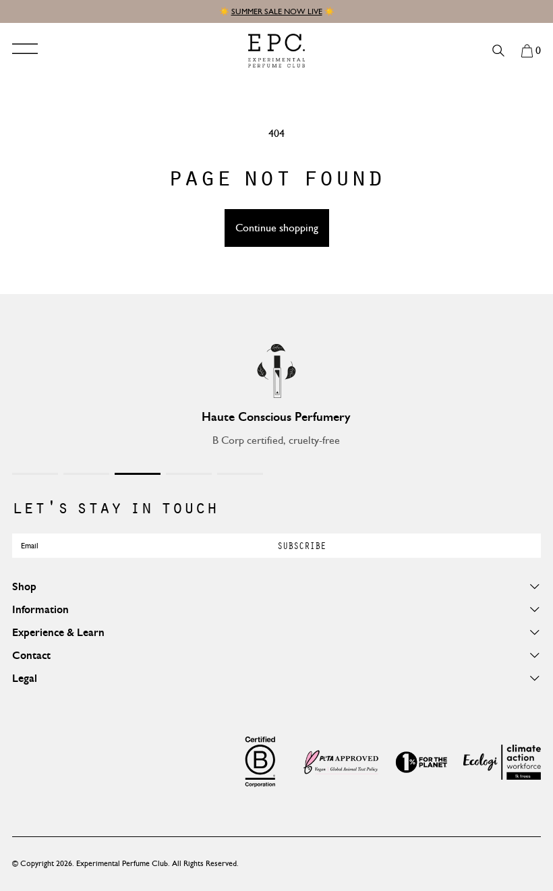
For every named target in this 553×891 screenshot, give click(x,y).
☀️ (225, 11)
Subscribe (301, 545)
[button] (531, 51)
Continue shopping (276, 227)
